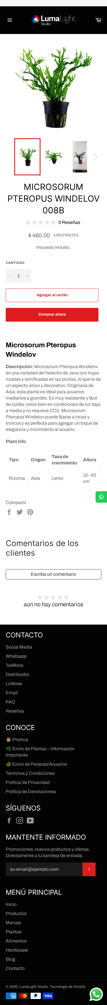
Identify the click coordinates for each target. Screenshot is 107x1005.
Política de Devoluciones (31, 791)
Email (12, 692)
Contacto (15, 968)
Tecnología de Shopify (68, 987)
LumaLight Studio (33, 987)
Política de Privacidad (28, 782)
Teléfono (14, 665)
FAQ (10, 701)
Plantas (13, 931)
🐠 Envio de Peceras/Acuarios (36, 764)
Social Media (19, 647)
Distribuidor (17, 674)
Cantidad (15, 263)
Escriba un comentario (53, 574)
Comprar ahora (52, 314)
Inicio (11, 904)
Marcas (13, 922)
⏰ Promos (17, 739)
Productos (16, 913)
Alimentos (16, 940)
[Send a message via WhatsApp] (96, 994)
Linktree (14, 683)
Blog (10, 959)
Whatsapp (16, 656)
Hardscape (17, 950)
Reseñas (15, 711)
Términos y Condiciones (30, 773)
